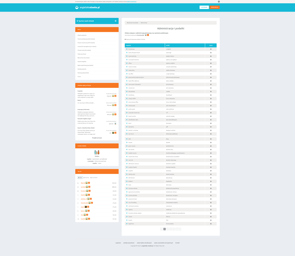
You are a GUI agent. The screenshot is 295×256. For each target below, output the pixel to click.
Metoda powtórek (82, 69)
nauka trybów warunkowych (144, 243)
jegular (83, 207)
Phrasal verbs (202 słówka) (84, 50)
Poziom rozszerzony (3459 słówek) (86, 42)
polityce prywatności (131, 1)
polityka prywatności (128, 243)
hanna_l (83, 211)
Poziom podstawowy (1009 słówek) (86, 39)
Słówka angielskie (82, 35)
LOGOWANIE (204, 7)
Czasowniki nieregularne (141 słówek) (87, 46)
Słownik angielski (82, 61)
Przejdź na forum (97, 138)
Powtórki (80, 91)
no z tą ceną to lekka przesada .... (86, 103)
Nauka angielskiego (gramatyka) (85, 65)
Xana (82, 215)
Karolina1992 (140, 35)
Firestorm (83, 191)
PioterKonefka (84, 203)
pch (110, 133)
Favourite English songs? (84, 118)
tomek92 (83, 219)
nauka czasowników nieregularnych (163, 243)
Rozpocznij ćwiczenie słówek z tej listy (135, 39)
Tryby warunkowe (82, 54)
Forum (79, 76)
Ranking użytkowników (83, 73)
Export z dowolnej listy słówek (86, 128)
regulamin (118, 243)
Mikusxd (109, 105)
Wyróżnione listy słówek (84, 58)
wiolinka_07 (84, 199)
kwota (79, 100)
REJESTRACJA (214, 7)
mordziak (83, 187)
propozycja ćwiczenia (83, 109)
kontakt (177, 243)
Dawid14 (83, 195)
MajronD (109, 96)
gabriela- (111, 124)
